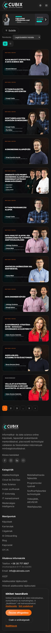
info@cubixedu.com (19, 570)
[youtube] (23, 460)
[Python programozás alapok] (25, 210)
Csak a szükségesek (19, 619)
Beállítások (11, 625)
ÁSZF (5, 576)
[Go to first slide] (45, 19)
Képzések (7, 521)
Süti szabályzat (26, 606)
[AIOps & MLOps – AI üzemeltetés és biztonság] (25, 358)
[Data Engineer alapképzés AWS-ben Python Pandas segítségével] (25, 299)
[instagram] (10, 460)
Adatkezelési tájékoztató (14, 581)
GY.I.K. (5, 549)
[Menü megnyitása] (46, 5)
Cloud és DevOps (11, 479)
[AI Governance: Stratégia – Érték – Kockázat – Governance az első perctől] (25, 328)
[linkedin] (17, 460)
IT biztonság (8, 493)
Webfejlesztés (34, 506)
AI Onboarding (9, 535)
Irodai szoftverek (10, 489)
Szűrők (12, 30)
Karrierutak (7, 526)
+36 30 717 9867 (20, 563)
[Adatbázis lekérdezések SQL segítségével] (25, 269)
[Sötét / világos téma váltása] (40, 5)
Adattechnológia (10, 475)
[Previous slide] (5, 19)
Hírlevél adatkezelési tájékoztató (18, 585)
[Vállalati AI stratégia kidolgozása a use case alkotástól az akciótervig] (25, 388)
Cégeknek (7, 531)
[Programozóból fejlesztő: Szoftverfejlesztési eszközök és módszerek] (25, 121)
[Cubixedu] (12, 5)
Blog (4, 540)
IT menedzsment (10, 498)
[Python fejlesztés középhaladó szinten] (25, 92)
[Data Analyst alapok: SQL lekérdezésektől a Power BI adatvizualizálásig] (25, 240)
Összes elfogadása (18, 612)
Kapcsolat (7, 545)
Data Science (9, 484)
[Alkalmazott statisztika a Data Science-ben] (25, 62)
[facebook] (4, 460)
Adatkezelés (11, 606)
